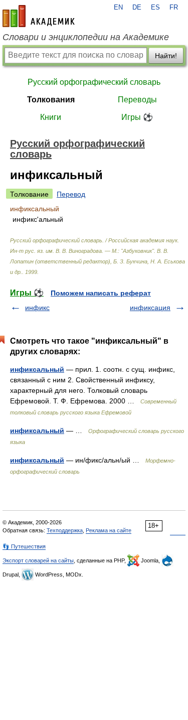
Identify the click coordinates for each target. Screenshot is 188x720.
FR (173, 7)
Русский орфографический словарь (94, 82)
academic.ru (39, 16)
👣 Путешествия (24, 546)
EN (118, 7)
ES (155, 7)
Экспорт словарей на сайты (38, 560)
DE (136, 7)
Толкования (51, 99)
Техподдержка (65, 530)
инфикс (37, 308)
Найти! (166, 56)
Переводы (137, 99)
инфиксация (150, 308)
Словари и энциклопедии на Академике (86, 37)
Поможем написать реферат (101, 293)
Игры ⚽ (137, 117)
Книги (50, 117)
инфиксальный (37, 369)
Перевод (71, 194)
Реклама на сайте (108, 530)
